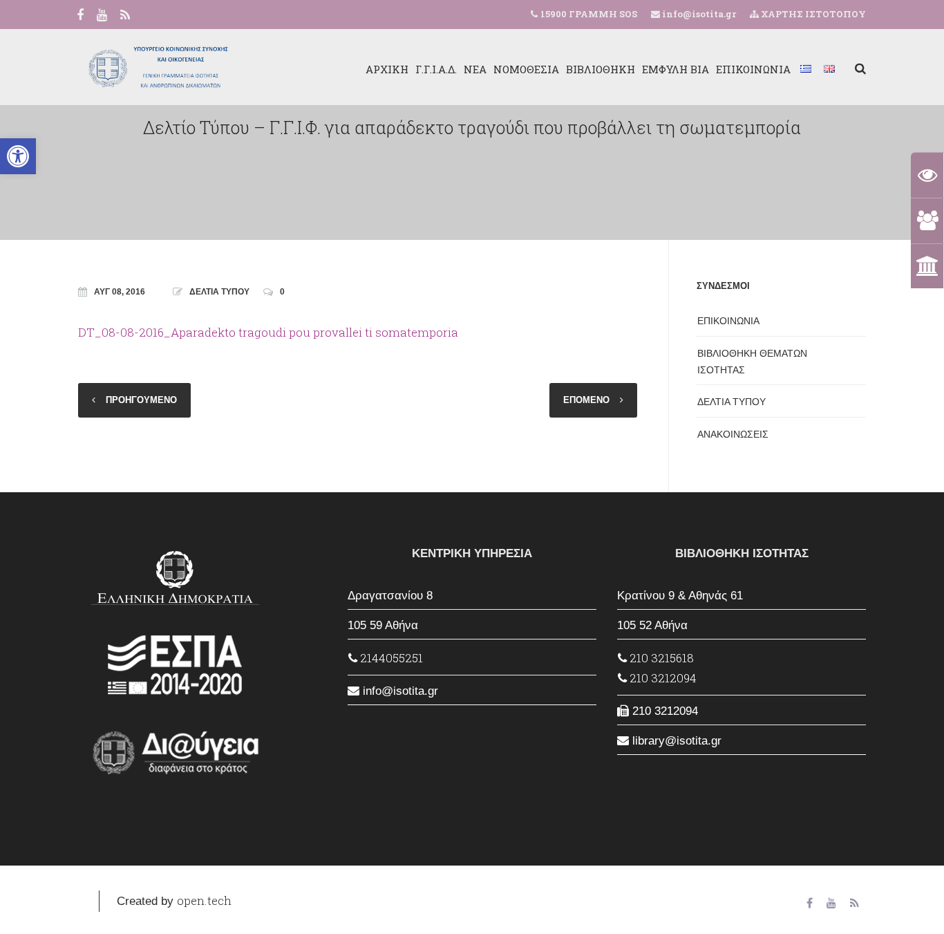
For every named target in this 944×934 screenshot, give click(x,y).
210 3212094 (662, 678)
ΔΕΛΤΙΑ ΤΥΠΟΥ (219, 292)
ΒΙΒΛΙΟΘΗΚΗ (600, 69)
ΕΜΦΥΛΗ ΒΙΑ (675, 69)
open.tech (204, 900)
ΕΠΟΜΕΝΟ (586, 400)
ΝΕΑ (475, 69)
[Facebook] (80, 16)
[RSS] (125, 16)
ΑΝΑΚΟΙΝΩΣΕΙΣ (732, 434)
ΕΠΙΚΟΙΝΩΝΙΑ (753, 69)
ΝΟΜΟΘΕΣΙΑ (526, 69)
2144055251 (390, 658)
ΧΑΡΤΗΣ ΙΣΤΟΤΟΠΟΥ (812, 14)
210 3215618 (660, 658)
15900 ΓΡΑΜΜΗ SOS (588, 14)
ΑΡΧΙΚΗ (387, 69)
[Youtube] (102, 16)
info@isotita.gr (698, 14)
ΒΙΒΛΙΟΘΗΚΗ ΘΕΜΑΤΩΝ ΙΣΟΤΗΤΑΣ (752, 361)
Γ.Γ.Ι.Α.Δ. (436, 69)
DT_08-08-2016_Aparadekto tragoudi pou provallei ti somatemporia (268, 332)
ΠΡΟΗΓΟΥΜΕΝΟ (141, 400)
